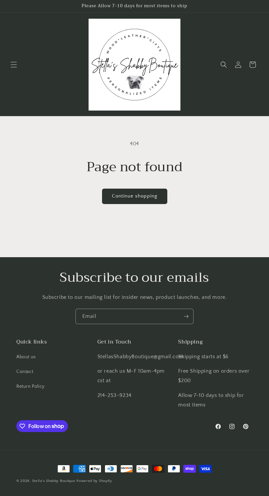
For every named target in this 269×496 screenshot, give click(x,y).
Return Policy (30, 386)
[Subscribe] (186, 316)
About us (26, 357)
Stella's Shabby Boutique (53, 481)
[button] (14, 64)
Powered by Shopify (94, 481)
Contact (24, 371)
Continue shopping (134, 196)
